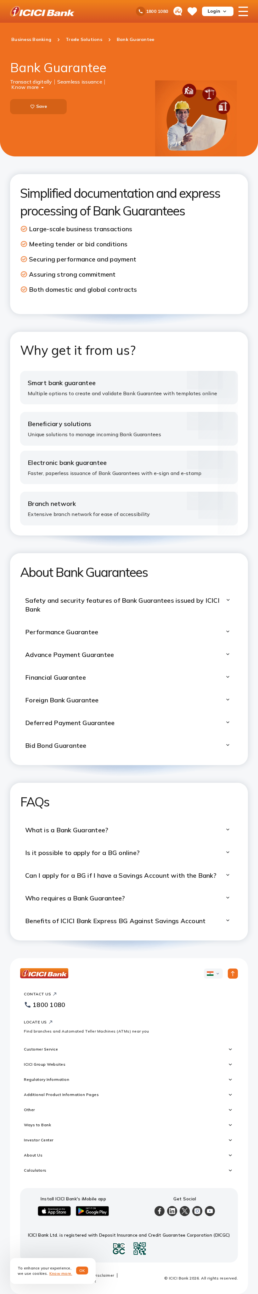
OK (82, 1270)
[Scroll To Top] (233, 974)
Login (214, 11)
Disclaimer (103, 1275)
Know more (25, 86)
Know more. (60, 1273)
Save (41, 106)
